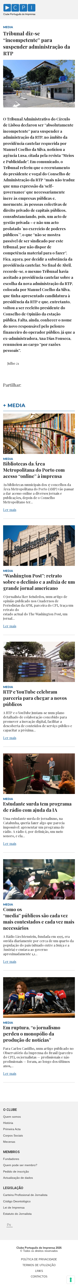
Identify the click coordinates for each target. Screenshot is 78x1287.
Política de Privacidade (39, 1259)
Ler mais (9, 510)
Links (39, 1271)
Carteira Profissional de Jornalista (25, 1195)
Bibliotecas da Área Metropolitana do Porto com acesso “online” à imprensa (34, 470)
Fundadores (11, 1159)
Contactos (39, 1276)
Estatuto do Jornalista (17, 1213)
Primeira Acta (12, 1129)
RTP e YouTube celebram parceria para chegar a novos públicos (35, 698)
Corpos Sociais (13, 1135)
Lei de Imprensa (14, 1207)
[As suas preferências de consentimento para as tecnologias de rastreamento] (71, 1280)
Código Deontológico (17, 1201)
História (8, 1123)
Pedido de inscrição (16, 1171)
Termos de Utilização (39, 1265)
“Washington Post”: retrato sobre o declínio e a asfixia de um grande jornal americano (39, 582)
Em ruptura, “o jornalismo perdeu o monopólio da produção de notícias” (31, 1033)
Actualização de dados (18, 1177)
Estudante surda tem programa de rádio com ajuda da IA (37, 807)
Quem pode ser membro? (20, 1165)
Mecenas (9, 1141)
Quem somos (12, 1116)
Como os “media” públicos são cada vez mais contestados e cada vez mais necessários (38, 918)
